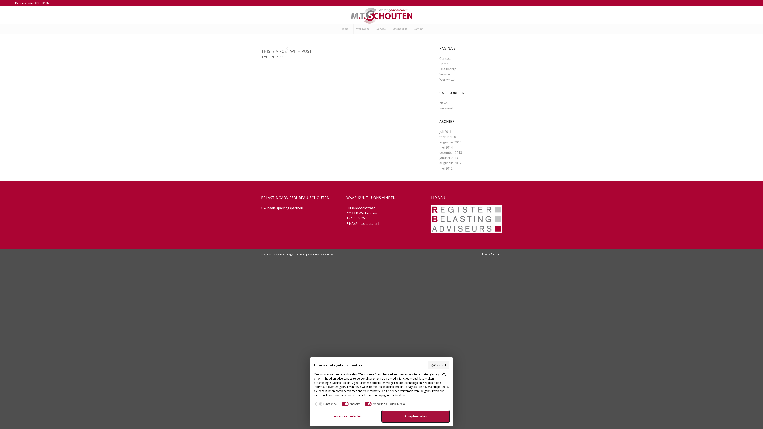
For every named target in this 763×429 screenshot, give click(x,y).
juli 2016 (445, 131)
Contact (445, 58)
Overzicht (440, 365)
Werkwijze (447, 79)
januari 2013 (448, 158)
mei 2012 (446, 168)
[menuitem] (344, 29)
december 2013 (450, 152)
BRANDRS (328, 254)
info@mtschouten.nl (364, 223)
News (443, 103)
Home (443, 64)
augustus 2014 (450, 142)
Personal (446, 108)
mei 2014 (446, 147)
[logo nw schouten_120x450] (381, 15)
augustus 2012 (450, 163)
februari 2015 (449, 137)
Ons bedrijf (447, 69)
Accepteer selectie (347, 416)
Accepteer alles (416, 416)
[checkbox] (325, 404)
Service (444, 74)
